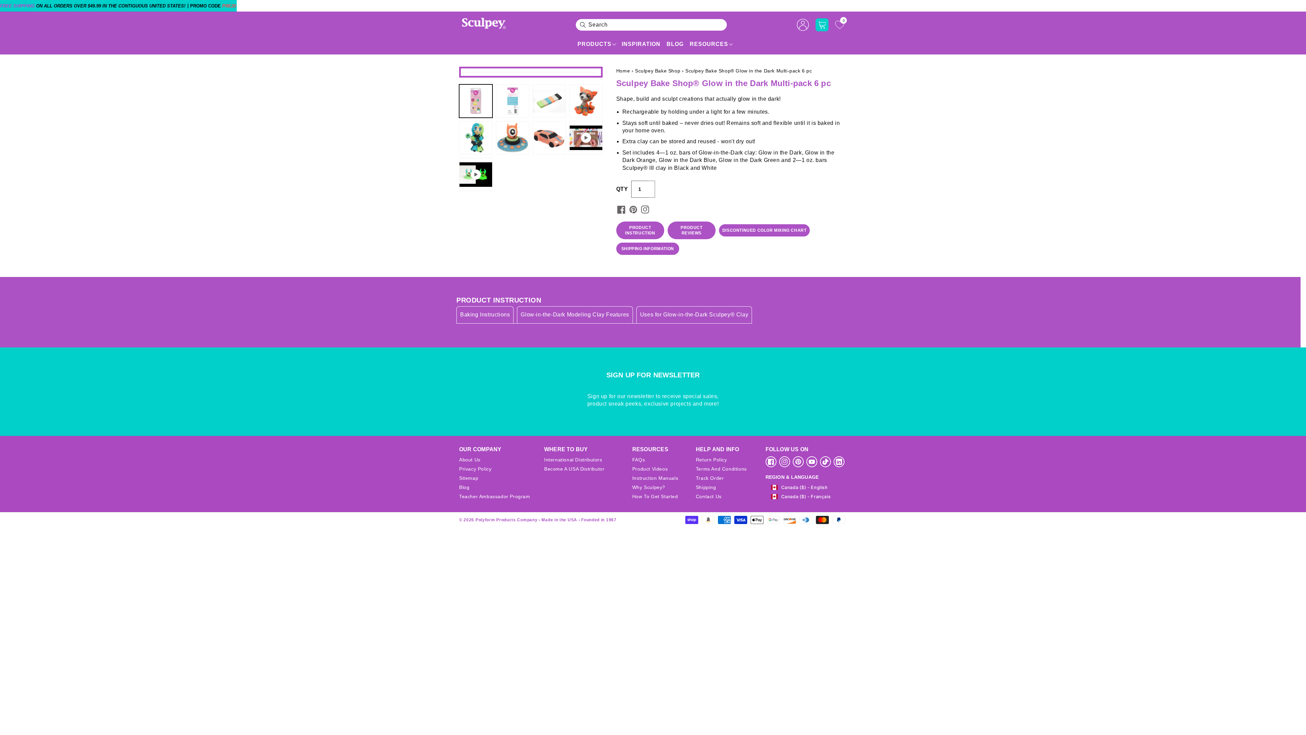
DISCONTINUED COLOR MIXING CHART (764, 230)
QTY (622, 189)
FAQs (638, 459)
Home (623, 71)
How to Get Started (655, 496)
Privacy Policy (475, 469)
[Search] (582, 25)
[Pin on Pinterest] (633, 210)
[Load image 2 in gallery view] (512, 101)
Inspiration (641, 44)
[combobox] (651, 25)
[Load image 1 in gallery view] (475, 101)
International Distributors (573, 459)
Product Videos (650, 469)
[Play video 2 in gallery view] (475, 174)
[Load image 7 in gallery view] (549, 137)
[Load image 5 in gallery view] (475, 137)
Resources (709, 44)
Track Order (710, 478)
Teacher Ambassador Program (494, 496)
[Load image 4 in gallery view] (586, 101)
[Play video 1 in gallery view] (586, 137)
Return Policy (711, 459)
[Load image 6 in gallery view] (512, 137)
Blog (675, 44)
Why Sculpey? (648, 487)
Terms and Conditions (721, 469)
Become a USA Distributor (574, 469)
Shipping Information (647, 248)
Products (594, 44)
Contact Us (709, 496)
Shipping (706, 487)
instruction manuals (655, 478)
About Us (470, 459)
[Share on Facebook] (621, 210)
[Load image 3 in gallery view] (549, 101)
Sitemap (468, 478)
